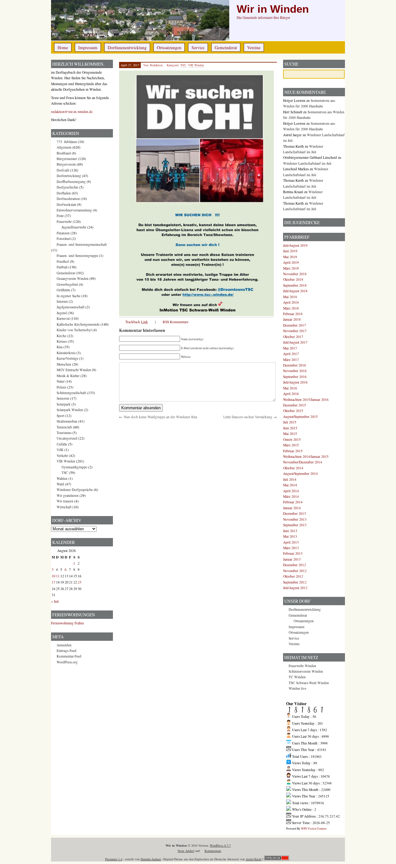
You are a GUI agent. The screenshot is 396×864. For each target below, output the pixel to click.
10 (53, 576)
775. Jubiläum (67, 141)
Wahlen (62, 478)
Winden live (297, 688)
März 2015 (291, 445)
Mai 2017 (290, 348)
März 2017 (291, 359)
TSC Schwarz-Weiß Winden (309, 682)
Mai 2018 (290, 296)
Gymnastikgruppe (74, 467)
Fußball (62, 267)
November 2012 (295, 570)
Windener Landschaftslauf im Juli (307, 163)
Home (63, 47)
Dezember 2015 (294, 405)
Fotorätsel (64, 238)
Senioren (63, 398)
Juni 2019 (290, 251)
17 (53, 582)
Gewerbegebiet (67, 284)
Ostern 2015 (292, 439)
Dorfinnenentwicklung (127, 47)
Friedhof (63, 261)
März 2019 (291, 268)
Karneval (63, 318)
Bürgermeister (67, 158)
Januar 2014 (292, 508)
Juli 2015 (289, 422)
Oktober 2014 (293, 468)
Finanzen (63, 233)
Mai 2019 (290, 256)
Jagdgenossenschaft (70, 307)
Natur (61, 381)
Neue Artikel (186, 851)
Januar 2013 (292, 559)
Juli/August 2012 (295, 587)
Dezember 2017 (294, 325)
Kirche (61, 335)
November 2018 (295, 273)
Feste (60, 215)
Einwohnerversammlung (74, 210)
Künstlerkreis (66, 352)
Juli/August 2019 (295, 245)
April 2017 (291, 353)
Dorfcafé (63, 170)
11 (58, 576)
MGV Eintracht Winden (74, 369)
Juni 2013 (290, 530)
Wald (60, 484)
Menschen (64, 364)
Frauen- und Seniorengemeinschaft (82, 244)
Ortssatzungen (169, 47)
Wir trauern (65, 501)
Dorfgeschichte (67, 187)
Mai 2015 (290, 433)
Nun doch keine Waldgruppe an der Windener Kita (160, 417)
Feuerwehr (64, 221)
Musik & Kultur (68, 375)
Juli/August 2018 (295, 291)
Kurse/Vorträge (67, 358)
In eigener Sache (68, 295)
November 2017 (295, 330)
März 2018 (291, 308)
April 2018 (291, 302)
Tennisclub (64, 427)
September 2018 (295, 285)
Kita (59, 347)
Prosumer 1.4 (113, 859)
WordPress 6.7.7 (220, 845)
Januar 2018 (292, 319)
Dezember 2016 (294, 365)
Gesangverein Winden (72, 278)
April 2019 (291, 262)
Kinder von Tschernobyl (74, 330)
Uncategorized (67, 438)
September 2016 (295, 376)
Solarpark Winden (70, 409)
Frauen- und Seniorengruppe (77, 255)
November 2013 (295, 519)
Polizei (61, 387)
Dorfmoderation (68, 198)
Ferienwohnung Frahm (67, 623)
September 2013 (295, 525)
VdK (60, 449)
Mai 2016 (290, 388)
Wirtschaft (64, 507)
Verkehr (62, 455)
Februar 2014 (293, 502)
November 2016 (295, 370)
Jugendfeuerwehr (74, 227)
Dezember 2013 (294, 513)
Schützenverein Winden (306, 671)
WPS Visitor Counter (313, 829)
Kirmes (62, 341)
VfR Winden (196, 65)
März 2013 (291, 547)
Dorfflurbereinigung (71, 181)
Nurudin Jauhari (150, 859)
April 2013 (291, 542)
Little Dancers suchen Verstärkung (247, 417)
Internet (62, 301)
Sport (60, 415)
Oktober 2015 (293, 410)
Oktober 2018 (293, 279)
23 (79, 582)
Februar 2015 (293, 451)
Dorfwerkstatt (66, 204)
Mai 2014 (290, 485)
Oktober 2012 (293, 576)
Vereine (253, 47)
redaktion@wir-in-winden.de (72, 111)
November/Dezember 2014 (302, 462)
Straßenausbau (67, 421)
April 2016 (291, 393)
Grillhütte (63, 290)
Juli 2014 (289, 479)
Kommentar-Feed (69, 656)
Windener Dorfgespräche (75, 489)
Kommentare (212, 851)
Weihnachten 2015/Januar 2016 (306, 399)
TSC (183, 65)
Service (198, 47)
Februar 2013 (293, 553)
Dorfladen (64, 193)
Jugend (62, 312)
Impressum (87, 47)
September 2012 (295, 582)
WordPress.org (67, 662)
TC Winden (297, 677)
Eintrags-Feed (66, 650)
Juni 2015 (290, 428)
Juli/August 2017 (295, 342)
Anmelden (64, 645)
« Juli (55, 601)
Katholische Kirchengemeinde (78, 324)
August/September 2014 (300, 473)
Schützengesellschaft (71, 392)
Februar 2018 (293, 313)
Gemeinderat (226, 47)
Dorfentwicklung (69, 175)
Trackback (136, 321)
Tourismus (64, 432)
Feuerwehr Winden (302, 665)
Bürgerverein (66, 164)
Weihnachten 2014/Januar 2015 (306, 456)
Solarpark (64, 404)
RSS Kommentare (175, 321)
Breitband (64, 153)
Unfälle (62, 444)
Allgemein (64, 147)
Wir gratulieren (68, 495)
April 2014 (291, 490)
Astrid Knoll (253, 859)
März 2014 (291, 496)
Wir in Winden (273, 9)
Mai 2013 (290, 536)
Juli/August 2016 (295, 382)
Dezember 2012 (294, 564)
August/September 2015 (300, 416)
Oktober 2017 (293, 336)
